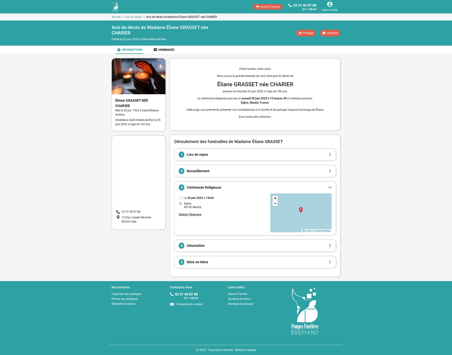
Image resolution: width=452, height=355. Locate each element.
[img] (301, 212)
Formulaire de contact (189, 304)
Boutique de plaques (241, 303)
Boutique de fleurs (239, 299)
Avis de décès (133, 17)
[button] (255, 155)
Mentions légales (245, 350)
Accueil (116, 17)
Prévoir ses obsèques (125, 299)
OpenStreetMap (323, 230)
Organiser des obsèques (126, 294)
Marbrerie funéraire (123, 303)
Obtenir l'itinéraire (190, 214)
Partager (308, 33)
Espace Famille (237, 294)
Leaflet (308, 230)
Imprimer (332, 33)
